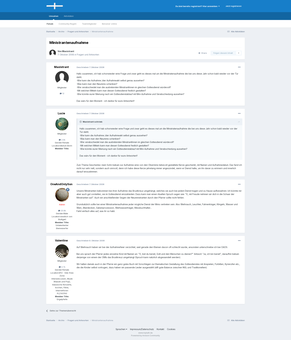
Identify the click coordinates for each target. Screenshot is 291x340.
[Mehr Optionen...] (239, 67)
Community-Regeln (68, 24)
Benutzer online (109, 24)
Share (203, 53)
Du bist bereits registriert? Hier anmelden (197, 6)
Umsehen (53, 16)
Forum (50, 24)
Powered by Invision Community (145, 335)
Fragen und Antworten (88, 54)
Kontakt (160, 329)
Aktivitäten (69, 16)
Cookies (171, 329)
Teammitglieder (89, 24)
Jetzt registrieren (234, 6)
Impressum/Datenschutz (142, 329)
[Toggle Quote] (81, 121)
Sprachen (121, 329)
